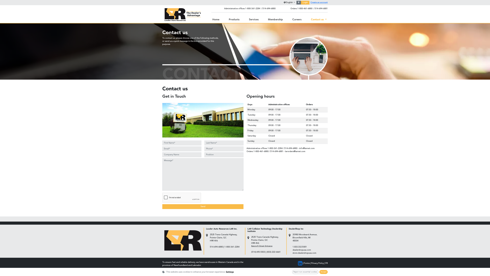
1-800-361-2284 (252, 9)
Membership (275, 19)
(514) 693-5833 (258, 252)
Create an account (319, 3)
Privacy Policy (317, 263)
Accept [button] (324, 272)
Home (215, 19)
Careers (297, 19)
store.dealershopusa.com (304, 253)
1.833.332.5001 (300, 247)
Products (234, 19)
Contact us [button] (317, 19)
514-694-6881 (321, 9)
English (289, 3)
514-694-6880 (268, 9)
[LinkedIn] (300, 263)
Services (254, 19)
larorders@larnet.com (295, 152)
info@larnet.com (307, 148)
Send (203, 207)
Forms (307, 263)
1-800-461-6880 (304, 9)
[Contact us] (298, 2)
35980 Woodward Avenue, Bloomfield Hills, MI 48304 (305, 238)
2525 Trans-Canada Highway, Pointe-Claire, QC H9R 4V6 (223, 238)
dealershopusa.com (302, 250)
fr (326, 263)
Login (305, 3)
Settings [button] (230, 272)
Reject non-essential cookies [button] (305, 272)
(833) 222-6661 (274, 252)
